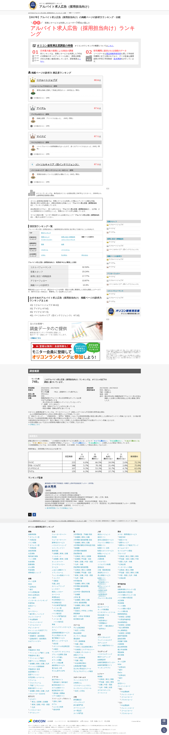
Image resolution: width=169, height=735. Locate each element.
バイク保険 (32, 543)
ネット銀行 (32, 598)
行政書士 (78, 649)
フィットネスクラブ (80, 680)
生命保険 (31, 562)
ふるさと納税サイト (59, 570)
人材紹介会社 (102, 591)
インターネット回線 (125, 567)
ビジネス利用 (58, 707)
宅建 (76, 644)
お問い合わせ (84, 721)
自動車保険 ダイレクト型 (127, 589)
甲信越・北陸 (86, 559)
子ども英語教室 (79, 628)
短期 (62, 244)
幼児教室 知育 (78, 619)
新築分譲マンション (35, 688)
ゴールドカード (35, 625)
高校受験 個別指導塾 (80, 567)
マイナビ (41, 136)
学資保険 (31, 570)
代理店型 (33, 540)
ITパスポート (86, 652)
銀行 (31, 589)
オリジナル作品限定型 (61, 646)
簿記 (81, 644)
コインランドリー (58, 548)
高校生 (77, 611)
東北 (33, 702)
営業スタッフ (45, 237)
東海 (37, 664)
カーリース (56, 594)
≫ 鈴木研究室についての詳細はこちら (59, 508)
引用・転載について (96, 721)
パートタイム (65, 250)
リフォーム (32, 680)
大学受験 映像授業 (80, 551)
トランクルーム (57, 572)
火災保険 (31, 553)
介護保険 (121, 644)
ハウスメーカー (35, 710)
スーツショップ (79, 708)
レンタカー (56, 589)
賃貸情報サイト (33, 672)
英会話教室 (77, 633)
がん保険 (31, 567)
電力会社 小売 (57, 668)
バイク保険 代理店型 (125, 598)
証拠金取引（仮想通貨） (38, 639)
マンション (34, 653)
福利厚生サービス (58, 665)
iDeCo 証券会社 (34, 595)
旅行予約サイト (57, 680)
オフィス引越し (57, 657)
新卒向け (102, 629)
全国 (110, 687)
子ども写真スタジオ (59, 635)
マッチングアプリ (104, 668)
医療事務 (82, 641)
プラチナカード (127, 700)
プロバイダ (122, 553)
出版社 (55, 649)
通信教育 (76, 608)
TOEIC (77, 647)
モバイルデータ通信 (125, 551)
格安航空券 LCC (58, 690)
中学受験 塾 (77, 581)
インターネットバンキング (37, 600)
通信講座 (76, 639)
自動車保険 (32, 534)
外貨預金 (31, 603)
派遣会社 (101, 567)
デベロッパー (34, 713)
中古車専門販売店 (59, 605)
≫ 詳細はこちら (34, 424)
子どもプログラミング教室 (83, 671)
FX (29, 608)
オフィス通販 (57, 660)
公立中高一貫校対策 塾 (81, 592)
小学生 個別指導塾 (80, 603)
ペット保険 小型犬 (124, 608)
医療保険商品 (122, 614)
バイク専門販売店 (59, 616)
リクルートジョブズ (47, 80)
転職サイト (102, 545)
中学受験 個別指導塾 (80, 586)
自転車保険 (32, 551)
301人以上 (85, 255)
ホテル (54, 704)
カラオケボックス (104, 690)
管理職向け (103, 623)
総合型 (55, 643)
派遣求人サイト (103, 572)
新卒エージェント (104, 587)
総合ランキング (46, 233)
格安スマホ (123, 540)
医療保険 (31, 564)
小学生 (90, 611)
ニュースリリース (60, 721)
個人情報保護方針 (73, 721)
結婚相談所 (102, 660)
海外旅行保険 (33, 556)
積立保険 (121, 655)
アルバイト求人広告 (105, 598)
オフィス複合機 (57, 663)
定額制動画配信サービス (61, 633)
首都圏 (32, 664)
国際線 (62, 693)
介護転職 (101, 559)
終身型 (121, 617)
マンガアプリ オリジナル (61, 652)
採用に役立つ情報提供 (68, 237)
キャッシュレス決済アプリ (37, 630)
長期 (42, 244)
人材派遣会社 (102, 595)
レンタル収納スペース (61, 575)
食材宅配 (55, 551)
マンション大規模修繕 (36, 666)
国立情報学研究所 (113, 54)
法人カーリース (103, 607)
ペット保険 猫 (123, 611)
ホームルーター (123, 548)
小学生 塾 (76, 597)
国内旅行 (56, 682)
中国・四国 (46, 704)
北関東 (39, 702)
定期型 (128, 617)
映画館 (100, 676)
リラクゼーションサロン (82, 685)
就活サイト (102, 537)
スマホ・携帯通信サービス (127, 534)
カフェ (54, 630)
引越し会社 (56, 583)
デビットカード (33, 628)
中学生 (84, 611)
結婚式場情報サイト (105, 665)
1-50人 (43, 255)
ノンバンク (40, 614)
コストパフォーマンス (68, 239)
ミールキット (57, 556)
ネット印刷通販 (103, 609)
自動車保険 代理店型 (125, 592)
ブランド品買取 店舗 (59, 654)
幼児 (76, 630)
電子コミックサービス (60, 641)
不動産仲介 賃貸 (34, 669)
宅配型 (55, 581)
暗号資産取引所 (33, 633)
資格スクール (78, 655)
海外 (60, 701)
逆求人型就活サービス (106, 540)
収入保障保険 (124, 628)
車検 (53, 624)
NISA (30, 584)
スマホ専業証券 (33, 592)
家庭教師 (76, 613)
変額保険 (121, 652)
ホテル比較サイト (58, 688)
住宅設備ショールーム (36, 677)
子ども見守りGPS (58, 671)
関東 (112, 679)
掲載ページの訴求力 (114, 256)
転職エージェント (104, 553)
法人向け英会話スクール (82, 668)
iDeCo (120, 672)
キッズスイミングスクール (82, 688)
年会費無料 (34, 619)
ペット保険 (32, 559)
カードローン (33, 611)
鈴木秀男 (117, 59)
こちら (110, 46)
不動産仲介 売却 (34, 650)
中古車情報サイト (58, 600)
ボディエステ (102, 643)
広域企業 (122, 564)
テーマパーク (102, 693)
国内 (55, 701)
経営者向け (103, 620)
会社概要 (50, 721)
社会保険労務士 (87, 647)
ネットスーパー (57, 562)
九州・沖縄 (79, 564)
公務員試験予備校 (79, 666)
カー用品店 (77, 710)
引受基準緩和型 (124, 619)
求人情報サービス (104, 575)
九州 (47, 664)
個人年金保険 (122, 649)
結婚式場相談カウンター (106, 662)
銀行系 (32, 614)
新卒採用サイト (103, 583)
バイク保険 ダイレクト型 (127, 595)
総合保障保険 (122, 647)
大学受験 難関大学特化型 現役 (84, 545)
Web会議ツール (103, 615)
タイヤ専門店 (78, 713)
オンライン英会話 (79, 636)
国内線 (55, 693)
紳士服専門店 (78, 705)
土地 (47, 653)
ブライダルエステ (104, 637)
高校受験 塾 (77, 553)
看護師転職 (102, 556)
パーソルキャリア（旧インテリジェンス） (58, 164)
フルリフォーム (35, 683)
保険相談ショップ (34, 572)
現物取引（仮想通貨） (38, 636)
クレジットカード (34, 617)
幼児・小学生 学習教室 (81, 616)
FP (76, 641)
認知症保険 (122, 639)
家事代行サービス (58, 543)
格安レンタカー (57, 592)
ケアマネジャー (88, 649)
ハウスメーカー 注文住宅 (36, 694)
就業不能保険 (122, 636)
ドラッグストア (79, 702)
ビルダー (33, 699)
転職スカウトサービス (106, 551)
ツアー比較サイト (58, 696)
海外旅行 (65, 682)
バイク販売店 (57, 613)
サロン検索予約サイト (106, 645)
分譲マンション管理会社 (37, 661)
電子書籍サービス (58, 638)
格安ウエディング (104, 657)
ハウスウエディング (105, 654)
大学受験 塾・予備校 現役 (82, 534)
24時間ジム (77, 683)
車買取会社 (56, 597)
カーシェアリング (58, 586)
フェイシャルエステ (105, 640)
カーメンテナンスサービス (61, 627)
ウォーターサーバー (59, 534)
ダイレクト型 (34, 537)
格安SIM (122, 537)
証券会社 (33, 587)
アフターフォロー (46, 239)
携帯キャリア (124, 543)
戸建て (41, 653)
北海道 (77, 556)
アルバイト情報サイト (106, 543)
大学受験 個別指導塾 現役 (82, 540)
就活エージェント (104, 534)
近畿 (42, 664)
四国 (120, 562)
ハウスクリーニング (59, 545)
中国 (137, 559)
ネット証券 (32, 581)
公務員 (77, 652)
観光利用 (56, 709)
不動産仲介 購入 (34, 655)
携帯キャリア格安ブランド (129, 545)
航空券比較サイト (58, 685)
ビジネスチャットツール (106, 612)
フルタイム (44, 250)
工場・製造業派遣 (104, 570)
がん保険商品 (122, 630)
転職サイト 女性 (103, 548)
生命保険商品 (122, 622)
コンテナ (56, 578)
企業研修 (101, 618)
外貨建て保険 (122, 641)
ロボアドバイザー (34, 641)
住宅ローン (32, 606)
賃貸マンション (33, 674)
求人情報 (107, 721)
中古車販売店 (57, 603)
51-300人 (64, 255)
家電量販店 (77, 700)
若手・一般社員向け (106, 626)
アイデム (41, 108)
